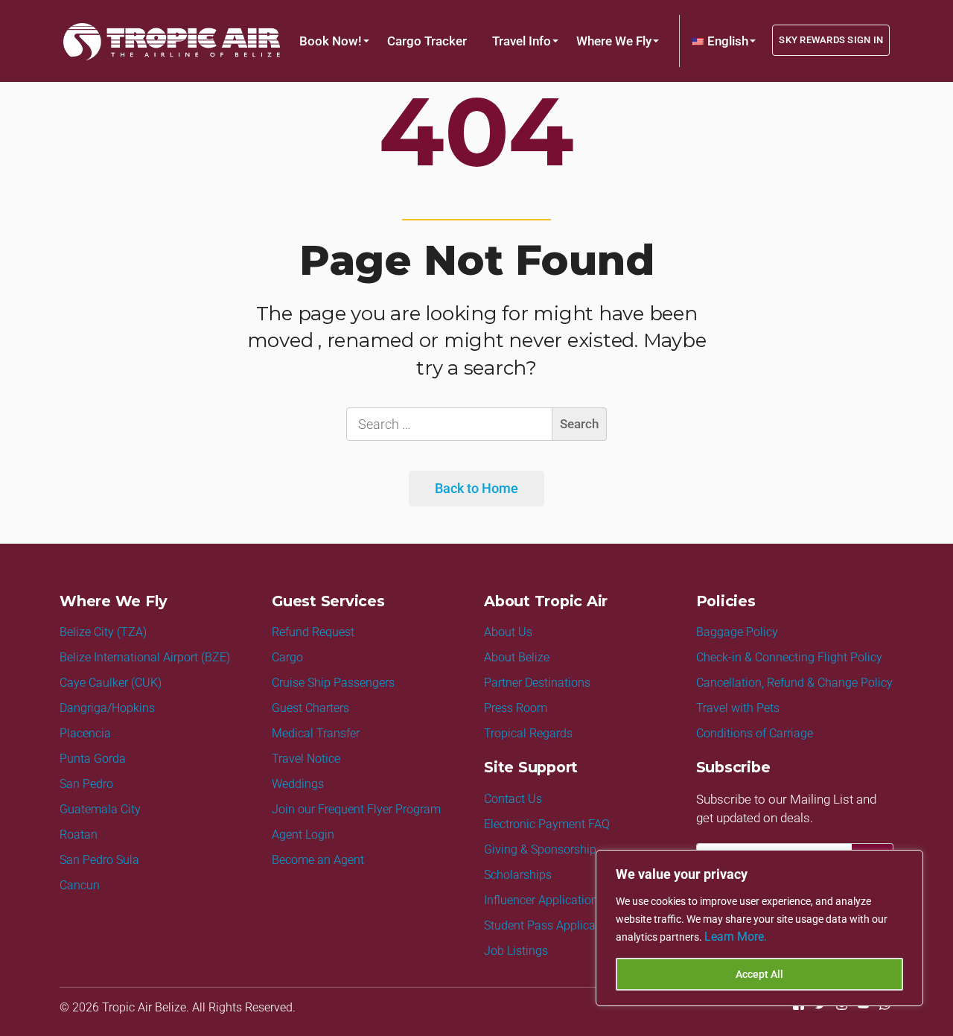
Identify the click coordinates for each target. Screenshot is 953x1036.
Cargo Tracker (427, 41)
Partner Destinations (537, 683)
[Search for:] (476, 424)
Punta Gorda (93, 758)
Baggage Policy (737, 632)
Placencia (85, 733)
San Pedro (86, 784)
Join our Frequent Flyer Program (356, 809)
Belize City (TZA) (103, 632)
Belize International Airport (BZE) (145, 657)
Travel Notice (306, 758)
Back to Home (476, 488)
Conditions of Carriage (754, 733)
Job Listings (516, 951)
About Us (508, 632)
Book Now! (330, 41)
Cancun (80, 885)
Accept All (759, 974)
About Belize (516, 657)
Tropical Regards (528, 733)
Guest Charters (310, 708)
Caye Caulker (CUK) (111, 683)
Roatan (79, 834)
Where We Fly (613, 41)
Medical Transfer (316, 733)
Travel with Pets (738, 708)
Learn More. (735, 936)
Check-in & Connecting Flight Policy (789, 657)
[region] (759, 928)
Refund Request (313, 632)
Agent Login (303, 834)
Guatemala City (100, 809)
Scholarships (518, 875)
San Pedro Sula (99, 860)
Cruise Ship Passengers (333, 683)
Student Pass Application (550, 925)
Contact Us (513, 799)
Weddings (298, 784)
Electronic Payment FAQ (547, 824)
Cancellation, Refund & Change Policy (794, 683)
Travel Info (521, 41)
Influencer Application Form (556, 900)
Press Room (515, 708)
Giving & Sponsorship (540, 849)
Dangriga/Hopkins (107, 708)
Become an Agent (318, 860)
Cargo (287, 657)
